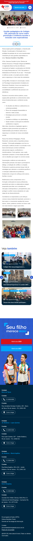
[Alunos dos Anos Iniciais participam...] (16, 296)
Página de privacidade (8, 530)
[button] (30, 7)
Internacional (7, 273)
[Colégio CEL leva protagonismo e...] (16, 260)
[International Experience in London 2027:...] (16, 278)
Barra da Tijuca (14, 290)
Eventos (24, 27)
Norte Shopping (22, 290)
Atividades (6, 255)
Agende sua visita (19, 7)
